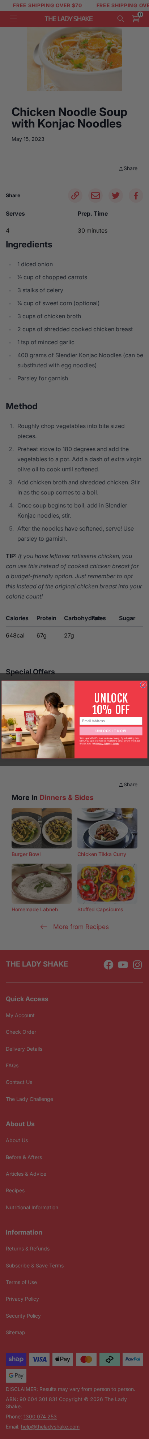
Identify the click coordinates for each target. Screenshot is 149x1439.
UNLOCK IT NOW (110, 731)
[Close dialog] (143, 685)
